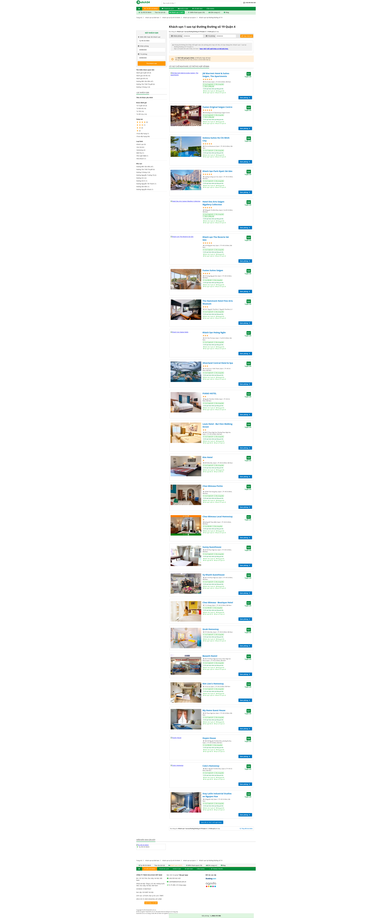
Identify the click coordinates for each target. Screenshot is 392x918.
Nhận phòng (144, 46)
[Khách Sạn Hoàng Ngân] (186, 332)
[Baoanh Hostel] (186, 665)
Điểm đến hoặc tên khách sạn (150, 37)
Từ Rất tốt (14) (141, 108)
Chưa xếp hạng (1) (142, 133)
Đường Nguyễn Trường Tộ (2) (146, 175)
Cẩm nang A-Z (215, 12)
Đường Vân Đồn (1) (142, 187)
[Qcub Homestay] (186, 638)
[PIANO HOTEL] (186, 402)
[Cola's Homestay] (186, 765)
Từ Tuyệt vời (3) (141, 106)
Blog (227, 12)
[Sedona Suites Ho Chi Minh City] (186, 146)
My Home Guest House (214, 710)
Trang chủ (139, 17)
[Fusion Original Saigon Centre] (186, 116)
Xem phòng (244, 98)
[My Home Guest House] (186, 719)
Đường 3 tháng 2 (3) (143, 87)
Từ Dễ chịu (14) (141, 114)
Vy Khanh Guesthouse (214, 574)
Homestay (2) (140, 150)
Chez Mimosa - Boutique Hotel (218, 602)
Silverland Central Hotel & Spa (218, 363)
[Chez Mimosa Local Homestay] (186, 525)
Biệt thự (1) (140, 153)
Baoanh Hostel (210, 656)
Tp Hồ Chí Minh (152, 9)
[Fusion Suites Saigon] (186, 279)
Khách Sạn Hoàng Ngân (214, 332)
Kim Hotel (208, 457)
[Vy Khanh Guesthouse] (186, 583)
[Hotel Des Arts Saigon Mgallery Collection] (186, 201)
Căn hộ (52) (140, 147)
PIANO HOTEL (209, 393)
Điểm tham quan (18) (197, 12)
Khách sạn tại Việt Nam (152, 17)
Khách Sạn (184, 9)
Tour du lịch (169, 9)
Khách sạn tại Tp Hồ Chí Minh (171, 17)
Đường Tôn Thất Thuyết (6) (145, 84)
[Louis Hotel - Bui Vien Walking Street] (186, 433)
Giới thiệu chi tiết (151, 903)
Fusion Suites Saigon (213, 270)
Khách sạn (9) (141, 144)
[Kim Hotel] (186, 466)
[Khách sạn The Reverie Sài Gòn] (186, 237)
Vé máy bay (198, 9)
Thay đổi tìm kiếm (247, 828)
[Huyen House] (186, 738)
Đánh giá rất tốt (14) (143, 76)
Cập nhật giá (247, 36)
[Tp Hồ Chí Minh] (142, 845)
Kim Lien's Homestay (213, 683)
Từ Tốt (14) (140, 111)
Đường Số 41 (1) (141, 181)
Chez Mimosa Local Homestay (218, 516)
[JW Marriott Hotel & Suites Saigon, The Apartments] (186, 74)
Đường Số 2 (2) (141, 178)
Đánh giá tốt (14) (142, 78)
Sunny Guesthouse (212, 547)
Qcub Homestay (211, 629)
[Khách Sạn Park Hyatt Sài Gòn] (186, 180)
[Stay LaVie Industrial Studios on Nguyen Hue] (186, 802)
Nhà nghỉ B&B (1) (142, 156)
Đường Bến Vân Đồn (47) (144, 81)
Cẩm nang (210, 9)
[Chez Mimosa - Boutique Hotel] (186, 611)
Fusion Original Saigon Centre (217, 107)
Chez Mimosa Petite (213, 486)
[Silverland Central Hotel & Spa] (186, 372)
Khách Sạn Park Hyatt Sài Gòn (217, 171)
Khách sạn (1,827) (177, 12)
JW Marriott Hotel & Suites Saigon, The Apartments (216, 75)
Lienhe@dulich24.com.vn (177, 882)
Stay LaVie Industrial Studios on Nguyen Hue (217, 795)
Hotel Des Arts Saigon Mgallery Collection (213, 203)
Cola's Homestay (211, 765)
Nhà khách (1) (141, 159)
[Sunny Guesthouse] (186, 556)
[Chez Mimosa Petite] (186, 495)
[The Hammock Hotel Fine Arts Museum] (186, 309)
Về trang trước (216, 869)
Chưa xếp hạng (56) (143, 136)
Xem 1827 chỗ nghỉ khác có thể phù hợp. (214, 49)
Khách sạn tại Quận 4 (189, 17)
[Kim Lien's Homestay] (186, 692)
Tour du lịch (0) (160, 12)
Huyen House (209, 738)
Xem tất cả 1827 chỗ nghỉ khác (211, 822)
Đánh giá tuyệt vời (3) (143, 73)
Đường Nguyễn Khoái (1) (144, 189)
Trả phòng (143, 54)
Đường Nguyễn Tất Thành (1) (146, 184)
